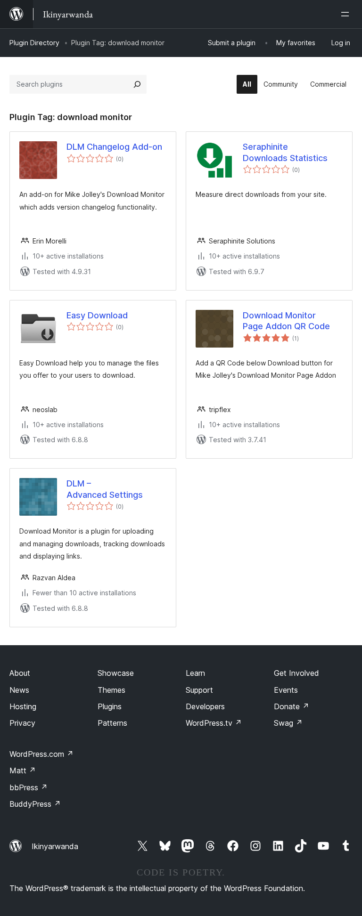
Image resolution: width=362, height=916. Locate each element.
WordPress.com (41, 754)
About (19, 673)
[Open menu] (347, 14)
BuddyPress (35, 804)
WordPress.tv (214, 723)
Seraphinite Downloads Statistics (285, 152)
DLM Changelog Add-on (114, 147)
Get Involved (296, 673)
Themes (111, 690)
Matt (22, 770)
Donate (291, 706)
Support (199, 690)
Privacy (22, 723)
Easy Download (97, 315)
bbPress (28, 787)
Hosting (22, 706)
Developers (205, 706)
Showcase (116, 673)
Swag (288, 723)
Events (286, 690)
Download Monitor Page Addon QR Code (286, 320)
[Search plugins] (137, 84)
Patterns (112, 723)
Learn (195, 673)
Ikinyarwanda (55, 846)
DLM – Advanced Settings (104, 488)
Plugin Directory (34, 43)
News (19, 690)
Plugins (110, 706)
